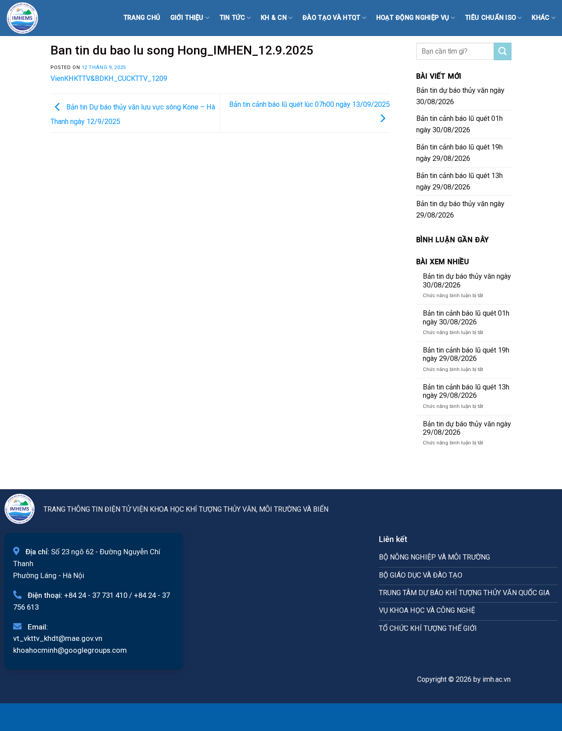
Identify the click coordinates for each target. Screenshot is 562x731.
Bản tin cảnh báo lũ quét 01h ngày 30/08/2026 (459, 124)
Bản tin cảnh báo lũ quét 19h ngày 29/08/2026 (459, 153)
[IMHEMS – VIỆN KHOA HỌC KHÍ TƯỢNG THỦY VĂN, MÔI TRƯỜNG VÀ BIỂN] (28, 18)
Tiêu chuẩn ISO (490, 18)
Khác (540, 18)
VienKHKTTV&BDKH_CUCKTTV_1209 (108, 78)
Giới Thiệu (187, 18)
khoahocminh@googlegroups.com (70, 650)
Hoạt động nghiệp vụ (413, 18)
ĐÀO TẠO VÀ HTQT (331, 18)
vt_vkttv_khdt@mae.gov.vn (57, 638)
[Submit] (503, 51)
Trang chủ (142, 18)
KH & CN (274, 18)
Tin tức (232, 18)
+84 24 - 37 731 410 (95, 595)
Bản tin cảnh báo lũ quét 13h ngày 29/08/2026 (459, 181)
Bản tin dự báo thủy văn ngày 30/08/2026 (460, 96)
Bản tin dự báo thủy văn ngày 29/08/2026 (460, 209)
